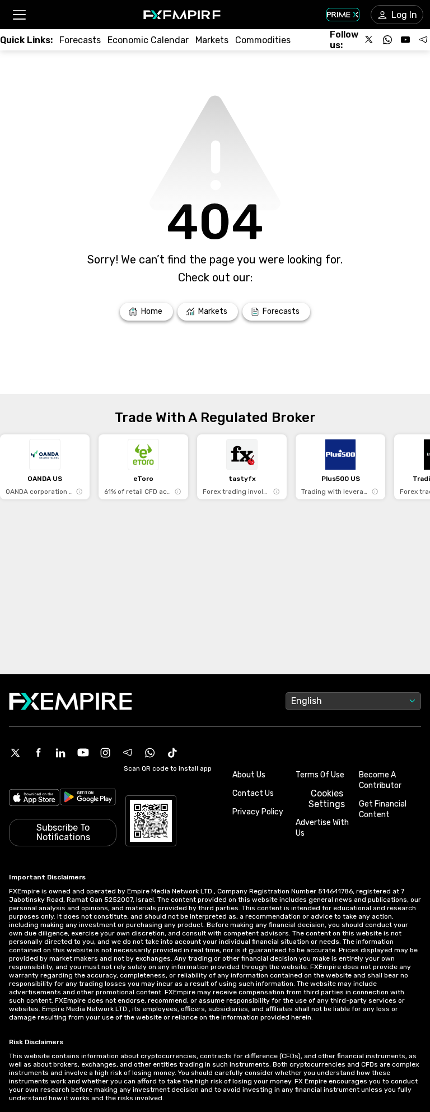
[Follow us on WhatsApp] (387, 40)
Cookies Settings (327, 798)
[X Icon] (15, 752)
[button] (19, 15)
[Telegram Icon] (127, 752)
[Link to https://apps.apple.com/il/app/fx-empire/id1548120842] (34, 799)
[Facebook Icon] (38, 752)
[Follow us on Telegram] (423, 40)
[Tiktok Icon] (172, 752)
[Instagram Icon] (105, 752)
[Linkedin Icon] (60, 752)
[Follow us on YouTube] (405, 40)
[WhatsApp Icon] (150, 752)
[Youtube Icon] (83, 752)
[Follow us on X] (369, 40)
